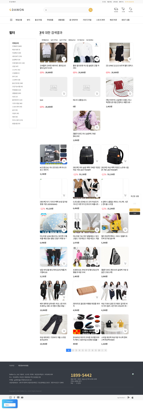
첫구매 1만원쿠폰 (129, 2)
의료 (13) (15, 97)
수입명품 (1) (15, 73)
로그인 (104, 2)
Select (7, 405)
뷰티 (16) (15, 76)
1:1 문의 (78, 383)
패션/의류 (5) (16, 50)
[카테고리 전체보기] (11, 20)
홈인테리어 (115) (17, 100)
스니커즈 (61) (16, 70)
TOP (134, 213)
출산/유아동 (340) (17, 83)
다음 (102, 350)
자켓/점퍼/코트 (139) (18, 63)
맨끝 (105, 350)
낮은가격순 (54, 40)
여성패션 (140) (16, 53)
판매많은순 (45, 40)
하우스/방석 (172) (17, 120)
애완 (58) (15, 117)
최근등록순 (89, 40)
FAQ (72, 383)
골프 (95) (15, 110)
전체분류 (17, 46)
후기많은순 (80, 40)
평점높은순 (72, 40)
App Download (121, 398)
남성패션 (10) (16, 60)
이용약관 (11, 365)
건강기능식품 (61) (17, 86)
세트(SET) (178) (17, 56)
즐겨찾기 (13, 2)
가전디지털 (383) (17, 103)
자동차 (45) (15, 113)
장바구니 (121, 2)
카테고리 (15, 43)
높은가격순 (63, 40)
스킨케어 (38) (16, 80)
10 (99, 350)
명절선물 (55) (16, 123)
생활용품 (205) (16, 93)
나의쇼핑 (115, 2)
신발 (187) (15, 66)
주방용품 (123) (16, 90)
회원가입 (109, 2)
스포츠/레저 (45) (17, 107)
